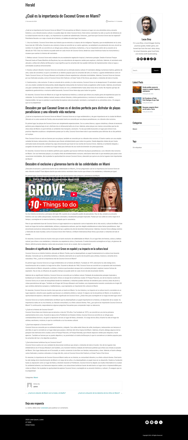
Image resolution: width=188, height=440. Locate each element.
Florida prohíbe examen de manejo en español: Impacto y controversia (151, 89)
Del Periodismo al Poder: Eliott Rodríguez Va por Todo (151, 99)
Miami (36, 377)
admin (35, 387)
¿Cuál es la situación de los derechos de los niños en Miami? (99, 393)
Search (156, 70)
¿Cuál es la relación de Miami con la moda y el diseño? (47, 393)
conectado (44, 408)
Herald (30, 5)
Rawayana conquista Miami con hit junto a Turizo (150, 108)
